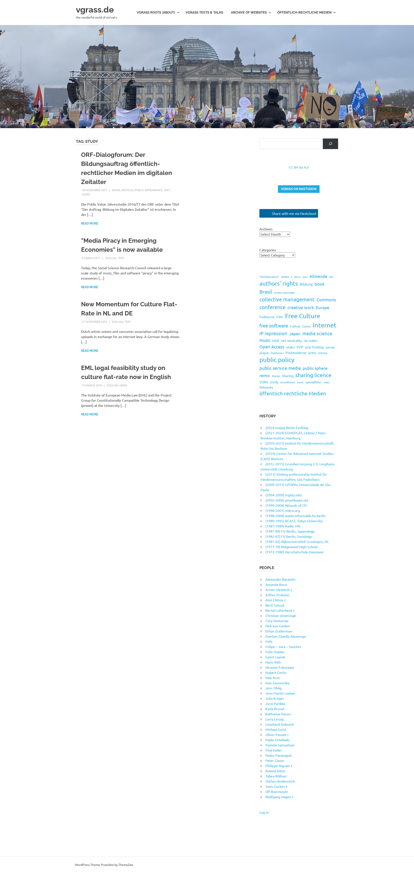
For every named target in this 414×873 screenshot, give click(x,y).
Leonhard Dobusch (279, 724)
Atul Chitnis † (275, 600)
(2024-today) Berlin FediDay (286, 427)
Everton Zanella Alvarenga (285, 636)
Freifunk (295, 326)
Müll (275, 340)
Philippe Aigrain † (278, 765)
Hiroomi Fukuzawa (279, 667)
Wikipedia (266, 387)
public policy (276, 359)
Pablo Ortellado (277, 740)
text (167, 190)
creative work (300, 307)
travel (300, 382)
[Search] (330, 143)
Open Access (271, 346)
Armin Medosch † (278, 589)
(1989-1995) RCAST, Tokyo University (294, 521)
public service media (280, 368)
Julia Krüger (274, 698)
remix (264, 375)
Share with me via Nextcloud (293, 213)
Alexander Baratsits (280, 579)
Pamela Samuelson (280, 745)
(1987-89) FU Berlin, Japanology (290, 531)
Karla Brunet (275, 708)
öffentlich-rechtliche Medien (292, 393)
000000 (285, 276)
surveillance (287, 382)
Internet (324, 325)
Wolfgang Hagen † (279, 796)
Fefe (269, 641)
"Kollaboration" (269, 276)
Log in (264, 812)
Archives (266, 229)
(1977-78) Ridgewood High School (291, 546)
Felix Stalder (275, 652)
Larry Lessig (274, 719)
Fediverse (266, 317)
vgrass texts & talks (204, 12)
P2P (300, 346)
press (312, 353)
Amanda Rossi (276, 584)
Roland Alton (275, 771)
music (264, 340)
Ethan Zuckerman (278, 631)
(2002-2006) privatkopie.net (286, 500)
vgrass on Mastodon (299, 189)
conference (272, 307)
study (274, 382)
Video (86, 194)
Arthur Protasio (277, 595)
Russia (276, 376)
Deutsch (127, 190)
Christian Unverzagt (280, 615)
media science (317, 333)
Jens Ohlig (273, 688)
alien (304, 276)
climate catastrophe (284, 292)
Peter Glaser (274, 760)
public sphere (315, 368)
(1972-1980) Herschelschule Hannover (294, 552)
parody (330, 347)
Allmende (318, 276)
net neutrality (291, 340)
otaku (290, 347)
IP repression (273, 333)
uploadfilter (313, 382)
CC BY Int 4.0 (299, 167)
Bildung (306, 284)
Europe (322, 307)
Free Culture (302, 315)
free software (273, 325)
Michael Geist (275, 729)
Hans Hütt (273, 662)
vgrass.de (95, 9)
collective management (287, 299)
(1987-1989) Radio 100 (282, 526)
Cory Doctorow (276, 620)
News (123, 385)
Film (279, 317)
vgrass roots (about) (156, 12)
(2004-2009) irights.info (283, 495)
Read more (89, 223)
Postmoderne (295, 352)
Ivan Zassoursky (277, 683)
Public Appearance (148, 190)
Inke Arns (272, 677)
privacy (322, 353)
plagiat (264, 353)
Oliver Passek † (277, 734)
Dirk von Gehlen (277, 626)
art (331, 276)
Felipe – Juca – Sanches (283, 646)
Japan (294, 333)
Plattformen (277, 353)
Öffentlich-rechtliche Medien (304, 12)
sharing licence (313, 375)
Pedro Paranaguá (278, 755)
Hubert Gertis (275, 672)
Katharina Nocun (278, 714)
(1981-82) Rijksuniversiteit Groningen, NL (297, 541)
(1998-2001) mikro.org (282, 510)
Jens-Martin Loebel (280, 693)
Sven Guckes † (276, 786)
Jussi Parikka (275, 703)
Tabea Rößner (276, 776)
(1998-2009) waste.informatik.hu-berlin (295, 515)
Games (306, 326)
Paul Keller (273, 750)
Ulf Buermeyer (276, 791)
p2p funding (314, 347)
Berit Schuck (274, 605)
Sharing (287, 375)
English (111, 258)
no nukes (311, 340)
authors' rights (278, 283)
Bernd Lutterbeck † (280, 610)
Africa (297, 276)
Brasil (265, 291)
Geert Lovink (275, 657)
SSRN (263, 382)
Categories (267, 250)
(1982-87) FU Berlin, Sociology (288, 536)
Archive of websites (249, 12)
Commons (326, 299)
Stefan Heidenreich (280, 781)
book (116, 190)
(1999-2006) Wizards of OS (286, 505)
